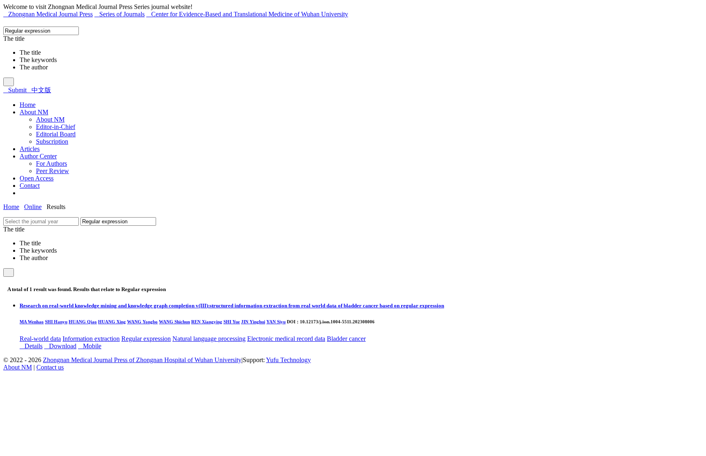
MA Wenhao (32, 321)
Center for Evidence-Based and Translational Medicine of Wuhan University (247, 14)
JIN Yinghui (253, 321)
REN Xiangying (206, 321)
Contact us (50, 367)
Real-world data (40, 338)
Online (33, 206)
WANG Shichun (174, 321)
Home (11, 206)
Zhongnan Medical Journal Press (48, 14)
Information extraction (91, 338)
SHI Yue (231, 321)
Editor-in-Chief (55, 126)
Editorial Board (56, 134)
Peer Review (52, 170)
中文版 (39, 90)
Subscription (52, 141)
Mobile (89, 346)
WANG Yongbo (142, 321)
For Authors (51, 163)
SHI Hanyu (56, 321)
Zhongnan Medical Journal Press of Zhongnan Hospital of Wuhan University (142, 359)
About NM (50, 119)
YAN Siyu (276, 321)
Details (31, 346)
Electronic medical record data (286, 338)
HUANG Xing (112, 321)
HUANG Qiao (83, 321)
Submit (15, 90)
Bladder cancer (346, 338)
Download (60, 346)
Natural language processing (209, 338)
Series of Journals (119, 14)
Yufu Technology (288, 359)
